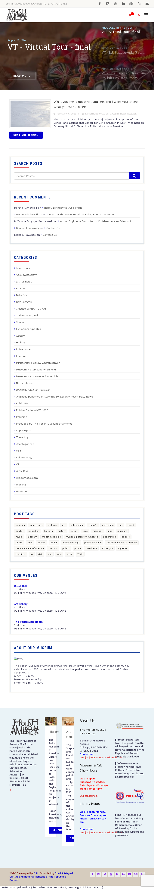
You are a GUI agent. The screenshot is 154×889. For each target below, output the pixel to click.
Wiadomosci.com (27, 477)
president (91, 548)
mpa (109, 531)
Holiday (20, 342)
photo (19, 542)
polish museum (93, 542)
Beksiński (21, 295)
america (20, 525)
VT (18, 464)
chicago (93, 525)
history (62, 531)
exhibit (19, 531)
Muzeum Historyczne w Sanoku (36, 369)
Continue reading (26, 134)
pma (30, 542)
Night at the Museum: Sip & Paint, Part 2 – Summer (82, 214)
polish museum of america (122, 542)
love (85, 531)
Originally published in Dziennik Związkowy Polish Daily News (54, 396)
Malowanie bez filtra (29, 214)
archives (52, 525)
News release (128, 114)
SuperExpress (24, 430)
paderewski (109, 536)
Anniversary (23, 268)
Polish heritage (71, 542)
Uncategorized (25, 443)
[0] (128, 15)
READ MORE (21, 75)
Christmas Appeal (27, 315)
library (74, 531)
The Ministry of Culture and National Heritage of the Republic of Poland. (41, 876)
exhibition (33, 531)
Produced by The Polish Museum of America (44, 423)
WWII (80, 554)
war (50, 554)
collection (108, 525)
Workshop (22, 491)
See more (59, 829)
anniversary (36, 525)
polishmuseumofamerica (30, 548)
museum (122, 531)
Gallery (114, 114)
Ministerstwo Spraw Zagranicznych (38, 362)
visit (40, 554)
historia (48, 531)
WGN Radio (23, 471)
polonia (53, 548)
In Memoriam (24, 349)
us (31, 554)
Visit (18, 450)
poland (41, 542)
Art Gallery (71, 734)
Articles (20, 288)
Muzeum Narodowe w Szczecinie (37, 376)
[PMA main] (16, 15)
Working (21, 484)
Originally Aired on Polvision (33, 389)
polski (65, 548)
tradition (20, 554)
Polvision (21, 416)
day (121, 525)
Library (54, 732)
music (19, 536)
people (126, 536)
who (59, 554)
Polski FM (22, 403)
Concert (21, 322)
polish (54, 542)
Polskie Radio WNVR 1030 (32, 410)
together (123, 548)
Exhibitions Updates (97, 114)
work (69, 554)
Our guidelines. (88, 796)
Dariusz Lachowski (27, 227)
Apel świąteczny (26, 274)
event (131, 525)
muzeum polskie (51, 536)
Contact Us (53, 227)
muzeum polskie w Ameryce (82, 536)
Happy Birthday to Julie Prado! (63, 207)
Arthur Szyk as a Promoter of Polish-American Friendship (96, 221)
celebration (77, 525)
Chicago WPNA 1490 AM (31, 308)
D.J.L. (36, 873)
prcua (77, 548)
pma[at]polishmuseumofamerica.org (102, 758)
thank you (107, 548)
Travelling (22, 437)
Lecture (21, 355)
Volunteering (24, 457)
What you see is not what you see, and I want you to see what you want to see (96, 104)
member (97, 531)
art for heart (24, 281)
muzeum (32, 536)
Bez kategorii (24, 301)
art (63, 525)
